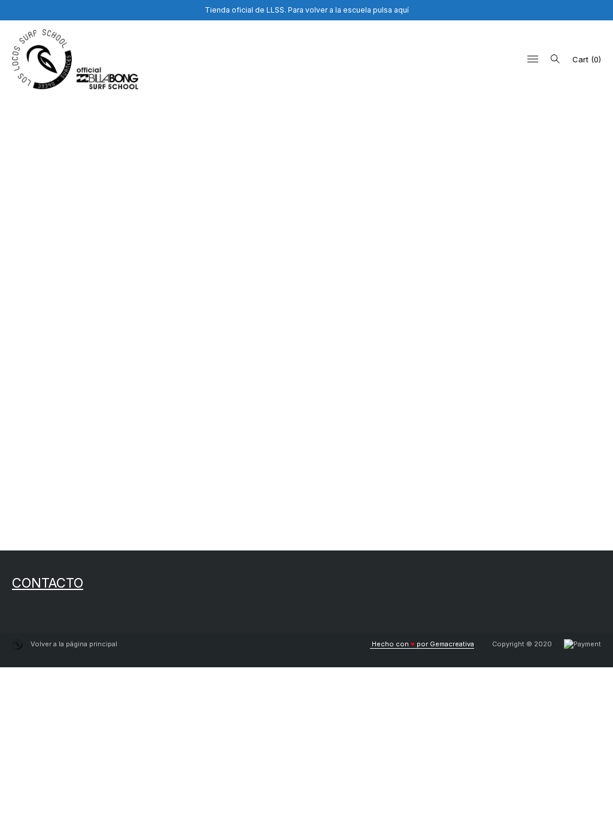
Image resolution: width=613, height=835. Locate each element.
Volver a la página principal (73, 644)
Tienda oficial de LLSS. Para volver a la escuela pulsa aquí (307, 9)
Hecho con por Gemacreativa (422, 644)
